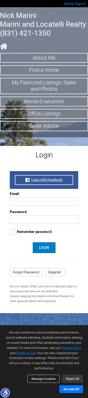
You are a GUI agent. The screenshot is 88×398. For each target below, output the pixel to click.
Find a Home (44, 70)
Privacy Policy (71, 348)
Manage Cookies (43, 379)
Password (18, 212)
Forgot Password (26, 272)
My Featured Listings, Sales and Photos (44, 85)
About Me (44, 58)
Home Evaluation (44, 101)
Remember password (34, 232)
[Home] (3, 46)
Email (14, 194)
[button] (5, 392)
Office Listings (44, 114)
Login (44, 248)
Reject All (72, 379)
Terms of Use (26, 353)
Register (54, 272)
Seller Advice (44, 126)
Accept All (71, 389)
